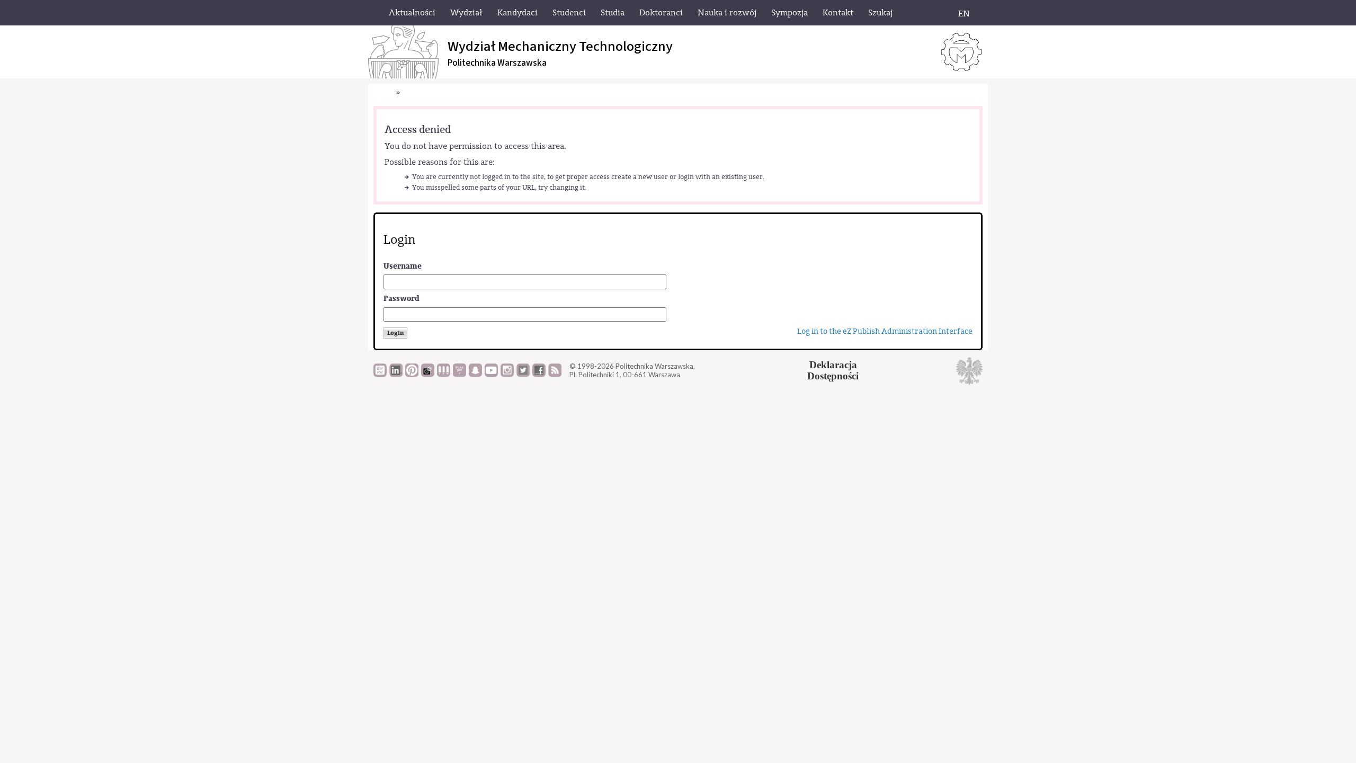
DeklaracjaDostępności (833, 370)
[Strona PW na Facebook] (539, 374)
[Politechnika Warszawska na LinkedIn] (396, 374)
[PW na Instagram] (507, 374)
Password (401, 298)
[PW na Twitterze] (523, 374)
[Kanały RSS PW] (554, 374)
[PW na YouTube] (491, 374)
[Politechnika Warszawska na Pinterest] (411, 374)
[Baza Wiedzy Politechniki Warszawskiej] (380, 374)
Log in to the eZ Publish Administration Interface (885, 331)
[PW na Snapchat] (475, 374)
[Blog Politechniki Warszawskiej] (459, 374)
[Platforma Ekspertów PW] (427, 374)
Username (402, 266)
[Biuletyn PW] (443, 374)
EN (964, 13)
